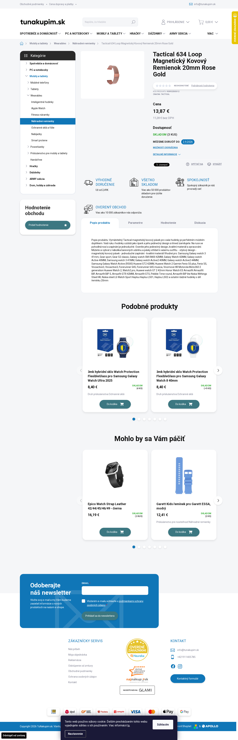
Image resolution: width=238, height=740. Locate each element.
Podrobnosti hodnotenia (202, 85)
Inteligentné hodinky (42, 102)
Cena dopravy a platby (61, 4)
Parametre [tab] (135, 222)
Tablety (34, 89)
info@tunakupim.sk (188, 650)
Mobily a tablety (39, 76)
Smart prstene (39, 140)
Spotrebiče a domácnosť (44, 63)
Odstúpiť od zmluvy (14, 735)
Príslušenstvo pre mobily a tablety (48, 153)
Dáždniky (35, 172)
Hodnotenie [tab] (168, 222)
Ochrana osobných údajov (82, 676)
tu (128, 725)
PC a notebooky (39, 70)
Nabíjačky (36, 134)
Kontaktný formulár (187, 678)
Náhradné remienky (42, 121)
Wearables (36, 95)
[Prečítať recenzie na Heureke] (137, 649)
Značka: (161, 94)
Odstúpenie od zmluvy (80, 665)
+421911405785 (186, 657)
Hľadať (133, 22)
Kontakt (72, 682)
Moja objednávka (77, 654)
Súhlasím (163, 724)
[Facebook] (173, 665)
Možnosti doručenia (165, 147)
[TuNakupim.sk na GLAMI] (137, 690)
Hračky (34, 166)
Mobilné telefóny (39, 82)
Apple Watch (38, 108)
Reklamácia (74, 660)
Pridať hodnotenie (38, 225)
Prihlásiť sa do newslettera (99, 615)
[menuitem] (41, 33)
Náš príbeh (74, 649)
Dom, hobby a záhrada (42, 185)
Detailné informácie (165, 154)
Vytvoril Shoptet (182, 726)
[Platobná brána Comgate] (119, 712)
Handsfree (36, 159)
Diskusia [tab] (200, 222)
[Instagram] (180, 665)
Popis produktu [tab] (100, 222)
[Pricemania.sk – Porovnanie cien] (137, 673)
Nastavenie (75, 733)
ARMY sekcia (37, 179)
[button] (133, 419)
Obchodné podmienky (32, 4)
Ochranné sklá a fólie (42, 127)
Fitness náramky (40, 114)
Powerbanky (37, 146)
